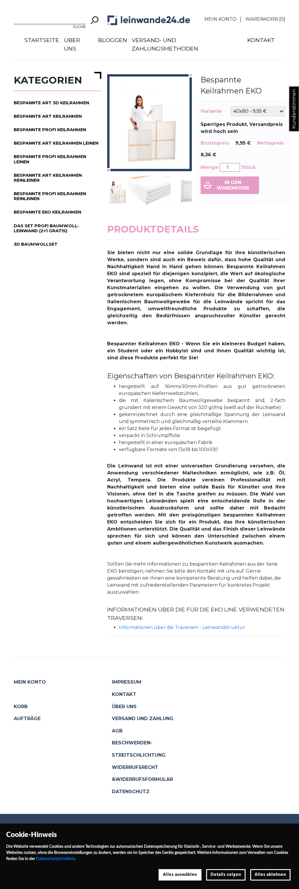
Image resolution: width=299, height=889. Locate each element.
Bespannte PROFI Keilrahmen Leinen (50, 159)
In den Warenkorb (233, 185)
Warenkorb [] (265, 19)
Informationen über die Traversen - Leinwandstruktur (182, 627)
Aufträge (27, 718)
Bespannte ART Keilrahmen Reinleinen (48, 178)
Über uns (72, 44)
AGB (117, 731)
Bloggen (112, 40)
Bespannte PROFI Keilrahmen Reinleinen (50, 196)
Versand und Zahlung (142, 718)
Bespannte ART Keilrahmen (48, 116)
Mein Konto (220, 19)
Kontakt (261, 40)
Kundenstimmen (294, 109)
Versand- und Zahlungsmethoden (165, 44)
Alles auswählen (180, 875)
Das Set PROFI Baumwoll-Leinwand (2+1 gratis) (46, 228)
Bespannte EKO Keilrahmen (47, 212)
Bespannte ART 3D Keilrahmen (51, 102)
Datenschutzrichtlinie (55, 859)
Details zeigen (226, 875)
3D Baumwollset (36, 244)
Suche (79, 27)
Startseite (41, 40)
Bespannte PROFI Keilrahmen (50, 129)
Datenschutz (131, 791)
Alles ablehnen (270, 875)
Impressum (126, 682)
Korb (21, 706)
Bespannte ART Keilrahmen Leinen (56, 143)
